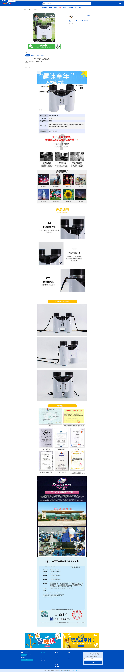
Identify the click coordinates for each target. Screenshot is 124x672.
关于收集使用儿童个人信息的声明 (73, 670)
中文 (23, 654)
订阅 (93, 662)
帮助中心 (56, 655)
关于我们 (42, 655)
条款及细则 (61, 670)
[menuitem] (44, 7)
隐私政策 (65, 670)
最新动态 (30, 9)
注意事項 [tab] (32, 55)
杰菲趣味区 (43, 660)
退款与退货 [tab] (42, 55)
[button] (28, 52)
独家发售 (36, 9)
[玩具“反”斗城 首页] (7, 3)
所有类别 (24, 9)
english (30, 654)
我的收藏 (69, 658)
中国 (27, 660)
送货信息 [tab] (37, 55)
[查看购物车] (119, 3)
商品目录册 (43, 658)
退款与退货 (57, 658)
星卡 (69, 655)
